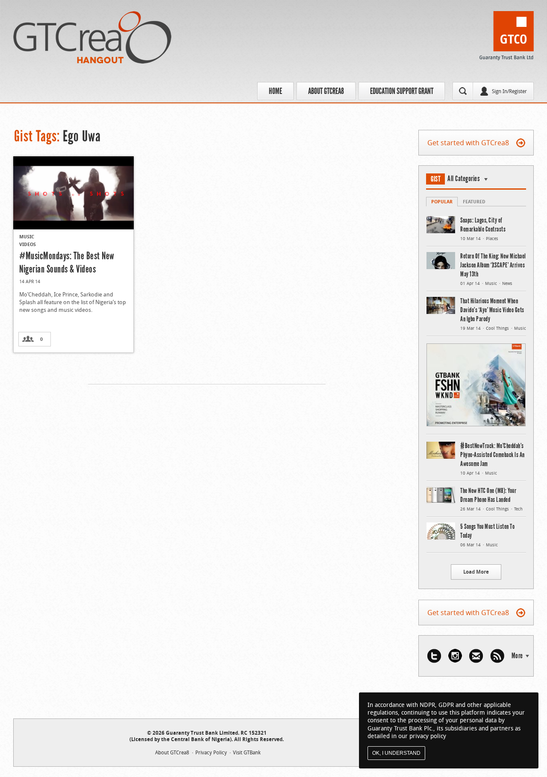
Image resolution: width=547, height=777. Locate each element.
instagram (455, 656)
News (507, 283)
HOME (275, 91)
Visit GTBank (247, 752)
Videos (27, 244)
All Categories (463, 178)
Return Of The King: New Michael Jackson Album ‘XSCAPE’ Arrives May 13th (493, 265)
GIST (436, 179)
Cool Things (497, 328)
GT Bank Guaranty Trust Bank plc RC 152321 (506, 38)
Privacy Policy (211, 752)
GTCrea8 (92, 37)
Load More (476, 571)
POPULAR (442, 201)
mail (476, 656)
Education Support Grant (401, 91)
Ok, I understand (396, 753)
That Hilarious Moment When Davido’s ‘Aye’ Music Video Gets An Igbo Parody (492, 310)
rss (497, 656)
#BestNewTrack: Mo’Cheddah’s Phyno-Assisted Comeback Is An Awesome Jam (492, 455)
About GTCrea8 (326, 91)
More (517, 655)
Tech (518, 509)
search (463, 91)
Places (492, 238)
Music (26, 236)
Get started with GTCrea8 (468, 142)
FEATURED (474, 201)
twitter (434, 656)
